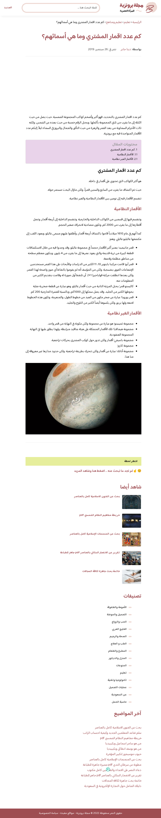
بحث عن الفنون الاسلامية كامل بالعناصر (97, 496)
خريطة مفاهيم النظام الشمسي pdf (99, 515)
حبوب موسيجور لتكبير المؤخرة (123, 754)
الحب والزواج (119, 622)
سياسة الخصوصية (48, 813)
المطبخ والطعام (117, 651)
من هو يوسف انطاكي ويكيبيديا (124, 749)
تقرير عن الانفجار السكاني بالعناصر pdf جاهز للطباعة (90, 552)
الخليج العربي (119, 629)
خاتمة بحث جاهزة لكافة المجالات (101, 571)
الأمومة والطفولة (117, 607)
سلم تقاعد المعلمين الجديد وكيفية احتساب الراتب (112, 733)
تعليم (123, 673)
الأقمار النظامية (125, 154)
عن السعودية (119, 694)
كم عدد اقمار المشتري (122, 149)
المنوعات (121, 665)
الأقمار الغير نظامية (122, 159)
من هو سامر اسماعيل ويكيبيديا (123, 743)
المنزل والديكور (118, 658)
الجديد (8, 7)
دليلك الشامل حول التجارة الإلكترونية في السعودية (112, 786)
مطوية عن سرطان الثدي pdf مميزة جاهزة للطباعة (112, 765)
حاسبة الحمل (119, 702)
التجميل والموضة (117, 614)
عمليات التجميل (118, 687)
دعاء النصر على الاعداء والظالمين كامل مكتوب (114, 770)
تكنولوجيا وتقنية (117, 680)
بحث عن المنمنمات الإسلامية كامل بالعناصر (95, 534)
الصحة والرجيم (118, 636)
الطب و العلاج (119, 643)
